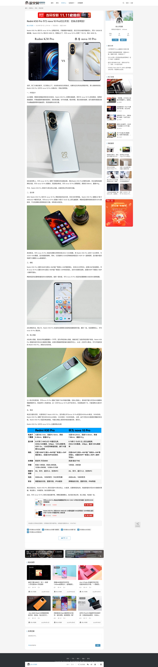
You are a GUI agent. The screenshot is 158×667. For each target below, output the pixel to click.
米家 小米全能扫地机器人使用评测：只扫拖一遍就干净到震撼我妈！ (125, 168)
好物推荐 (80, 3)
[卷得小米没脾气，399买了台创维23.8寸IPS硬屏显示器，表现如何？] (111, 126)
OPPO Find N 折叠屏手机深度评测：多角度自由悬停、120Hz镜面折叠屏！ (89, 614)
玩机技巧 (71, 3)
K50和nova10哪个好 (69, 529)
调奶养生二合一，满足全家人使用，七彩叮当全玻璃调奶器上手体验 (124, 117)
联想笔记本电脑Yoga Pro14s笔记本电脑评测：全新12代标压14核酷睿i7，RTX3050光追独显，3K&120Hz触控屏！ (125, 155)
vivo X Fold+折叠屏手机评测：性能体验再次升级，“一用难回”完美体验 (89, 583)
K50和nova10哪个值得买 (52, 529)
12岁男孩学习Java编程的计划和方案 (118, 49)
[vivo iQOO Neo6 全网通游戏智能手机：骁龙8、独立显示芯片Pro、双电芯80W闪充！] (39, 603)
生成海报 (82, 664)
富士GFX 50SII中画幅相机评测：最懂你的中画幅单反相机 (112, 180)
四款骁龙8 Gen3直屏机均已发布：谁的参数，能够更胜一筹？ (64, 614)
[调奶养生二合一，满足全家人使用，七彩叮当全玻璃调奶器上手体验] (111, 117)
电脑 (83, 658)
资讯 (57, 3)
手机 (73, 658)
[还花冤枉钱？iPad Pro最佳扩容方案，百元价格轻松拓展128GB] (111, 109)
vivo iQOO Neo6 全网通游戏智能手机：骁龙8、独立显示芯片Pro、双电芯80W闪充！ (38, 614)
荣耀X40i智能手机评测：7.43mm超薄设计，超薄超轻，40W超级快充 (64, 583)
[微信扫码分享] (87, 664)
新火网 (72, 661)
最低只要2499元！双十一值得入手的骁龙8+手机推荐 (38, 583)
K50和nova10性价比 (35, 532)
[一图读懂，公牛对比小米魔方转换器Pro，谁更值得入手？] (111, 100)
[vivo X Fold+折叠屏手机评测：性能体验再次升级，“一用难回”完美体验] (90, 572)
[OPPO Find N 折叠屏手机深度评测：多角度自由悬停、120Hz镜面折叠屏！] (90, 603)
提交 (98, 645)
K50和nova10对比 (85, 529)
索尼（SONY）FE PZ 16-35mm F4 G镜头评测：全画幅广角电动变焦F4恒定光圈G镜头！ (125, 193)
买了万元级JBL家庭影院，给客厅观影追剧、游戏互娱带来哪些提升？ (124, 134)
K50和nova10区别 (35, 529)
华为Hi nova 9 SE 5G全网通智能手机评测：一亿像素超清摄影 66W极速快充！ (125, 180)
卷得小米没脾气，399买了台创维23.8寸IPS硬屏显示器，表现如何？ (124, 126)
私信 (124, 40)
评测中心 (63, 3)
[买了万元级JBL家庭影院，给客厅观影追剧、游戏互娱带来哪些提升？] (111, 135)
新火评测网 (30, 25)
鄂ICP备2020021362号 (86, 661)
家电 (88, 658)
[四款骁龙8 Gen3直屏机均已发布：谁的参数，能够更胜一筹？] (64, 603)
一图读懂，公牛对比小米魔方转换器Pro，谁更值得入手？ (124, 99)
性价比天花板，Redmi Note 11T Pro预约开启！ (111, 168)
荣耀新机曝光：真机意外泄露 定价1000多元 (112, 155)
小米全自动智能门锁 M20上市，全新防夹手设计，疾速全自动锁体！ (112, 193)
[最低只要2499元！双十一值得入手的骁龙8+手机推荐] (39, 572)
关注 (116, 40)
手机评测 (55, 25)
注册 (131, 3)
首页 (52, 3)
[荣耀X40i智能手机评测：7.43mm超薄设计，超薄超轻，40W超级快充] (64, 572)
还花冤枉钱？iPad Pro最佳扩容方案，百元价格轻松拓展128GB (124, 108)
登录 (127, 3)
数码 (78, 658)
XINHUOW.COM (98, 661)
